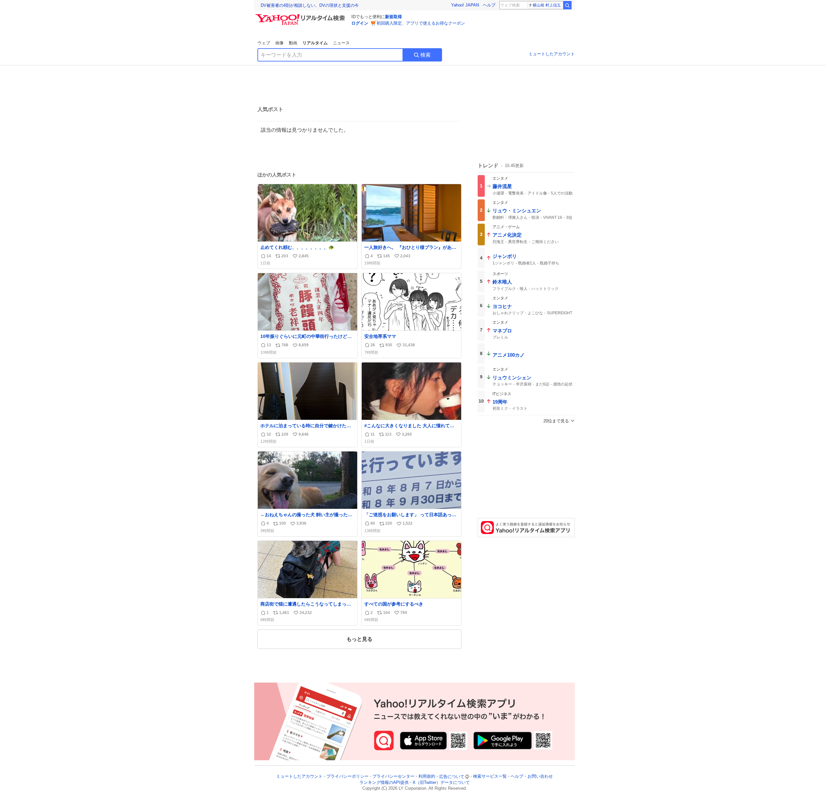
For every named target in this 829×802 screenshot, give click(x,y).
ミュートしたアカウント (551, 53)
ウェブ (263, 42)
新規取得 (393, 16)
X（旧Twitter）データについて (441, 782)
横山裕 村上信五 (547, 5)
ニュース (341, 42)
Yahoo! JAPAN (465, 5)
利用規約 (426, 776)
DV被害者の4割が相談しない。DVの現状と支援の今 (310, 5)
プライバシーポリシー (347, 776)
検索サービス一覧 (490, 776)
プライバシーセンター (393, 776)
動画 (293, 42)
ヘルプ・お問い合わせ (532, 776)
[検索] (567, 5)
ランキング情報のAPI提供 (384, 782)
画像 (279, 42)
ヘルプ (489, 5)
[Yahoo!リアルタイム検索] (301, 15)
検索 (425, 55)
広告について (451, 776)
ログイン (359, 23)
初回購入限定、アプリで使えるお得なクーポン (421, 23)
